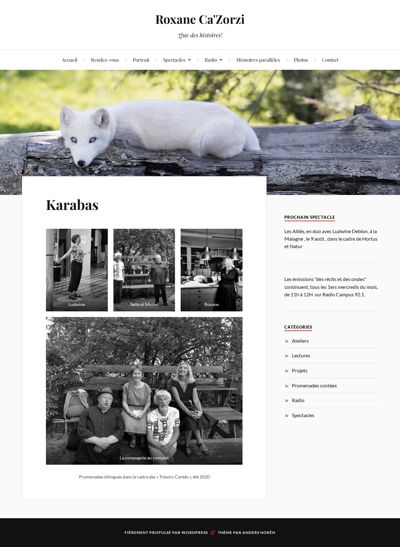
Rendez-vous (105, 59)
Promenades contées (314, 385)
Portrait (141, 59)
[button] (77, 270)
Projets (300, 370)
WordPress (195, 532)
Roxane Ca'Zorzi (200, 19)
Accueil (69, 59)
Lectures (301, 355)
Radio (298, 400)
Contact (330, 59)
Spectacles (174, 59)
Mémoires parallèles (258, 59)
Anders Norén (258, 532)
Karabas (72, 204)
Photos (301, 59)
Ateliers (300, 341)
